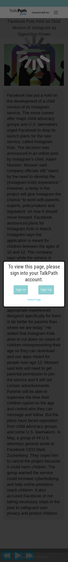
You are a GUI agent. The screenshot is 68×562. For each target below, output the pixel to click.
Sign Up (46, 290)
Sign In (21, 290)
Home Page (34, 299)
